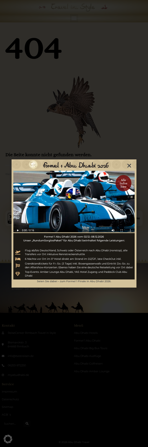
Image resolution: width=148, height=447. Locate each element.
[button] (8, 439)
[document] (74, 223)
